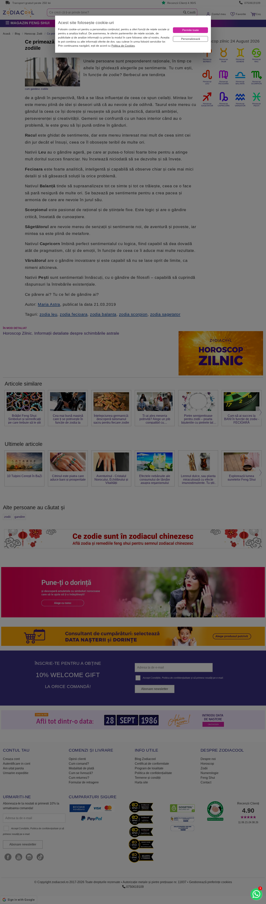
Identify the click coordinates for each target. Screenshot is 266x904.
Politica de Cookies (123, 45)
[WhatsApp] (256, 894)
